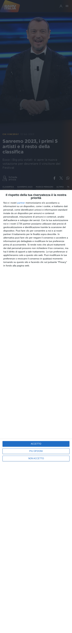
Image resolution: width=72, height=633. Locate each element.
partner (21, 203)
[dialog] (36, 411)
